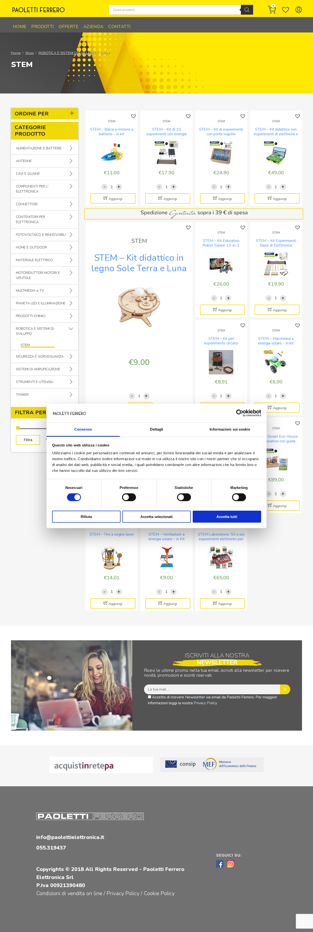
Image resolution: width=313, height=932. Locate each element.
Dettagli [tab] (156, 429)
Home (19, 27)
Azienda (93, 27)
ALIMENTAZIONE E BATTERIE (39, 148)
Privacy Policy (205, 703)
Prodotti (42, 27)
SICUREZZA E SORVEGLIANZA (40, 356)
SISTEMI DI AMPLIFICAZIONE (38, 369)
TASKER (22, 394)
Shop (29, 53)
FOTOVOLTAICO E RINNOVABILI (41, 234)
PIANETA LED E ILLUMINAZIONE (41, 303)
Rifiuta (86, 517)
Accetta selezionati (156, 517)
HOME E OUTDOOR (31, 247)
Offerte (68, 27)
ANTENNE (24, 161)
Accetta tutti (226, 517)
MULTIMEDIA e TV (30, 290)
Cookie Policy (159, 893)
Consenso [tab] (83, 429)
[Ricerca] (247, 10)
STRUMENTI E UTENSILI (34, 382)
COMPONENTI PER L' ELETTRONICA (32, 189)
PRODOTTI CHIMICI (30, 316)
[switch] (129, 497)
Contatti (119, 27)
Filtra (28, 440)
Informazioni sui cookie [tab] (230, 429)
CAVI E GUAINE (28, 173)
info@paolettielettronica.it (70, 837)
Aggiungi (115, 199)
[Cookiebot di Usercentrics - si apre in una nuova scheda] (239, 413)
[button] (134, 116)
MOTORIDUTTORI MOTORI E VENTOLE (38, 275)
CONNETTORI (26, 204)
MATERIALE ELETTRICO (34, 260)
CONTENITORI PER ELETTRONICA (30, 219)
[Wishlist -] (286, 9)
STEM (25, 345)
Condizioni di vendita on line (69, 893)
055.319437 (51, 847)
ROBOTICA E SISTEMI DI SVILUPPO (67, 53)
